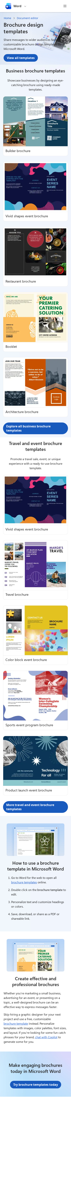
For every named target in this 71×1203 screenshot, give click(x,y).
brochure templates (24, 882)
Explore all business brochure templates (28, 428)
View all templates (21, 58)
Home (7, 18)
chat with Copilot (46, 1037)
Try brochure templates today (35, 1085)
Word (17, 6)
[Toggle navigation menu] (65, 6)
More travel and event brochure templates (30, 807)
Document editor (27, 18)
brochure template (16, 1023)
